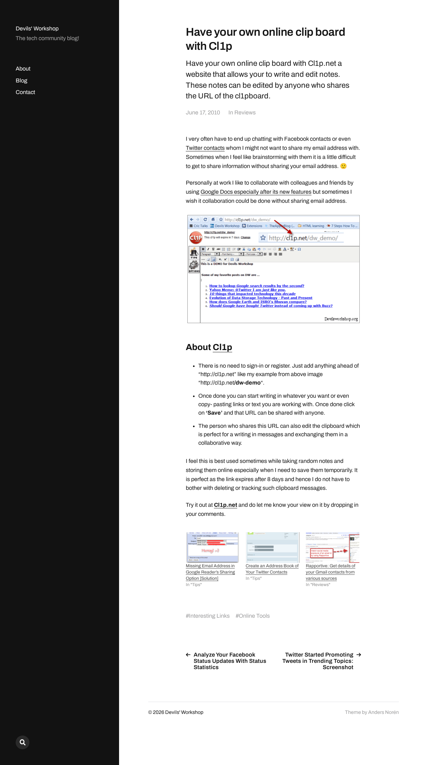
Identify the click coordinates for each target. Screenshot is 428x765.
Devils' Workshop (37, 28)
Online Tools (254, 616)
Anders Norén (383, 712)
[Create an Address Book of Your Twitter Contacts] (272, 547)
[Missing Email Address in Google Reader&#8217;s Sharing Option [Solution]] (212, 547)
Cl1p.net (225, 505)
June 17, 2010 (203, 112)
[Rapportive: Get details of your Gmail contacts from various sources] (332, 547)
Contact (25, 92)
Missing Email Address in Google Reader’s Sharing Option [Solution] (210, 572)
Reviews (245, 112)
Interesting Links (209, 616)
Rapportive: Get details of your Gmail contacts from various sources (330, 572)
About (23, 68)
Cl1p (222, 347)
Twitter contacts (205, 148)
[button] (273, 269)
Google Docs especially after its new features (256, 192)
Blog (21, 80)
